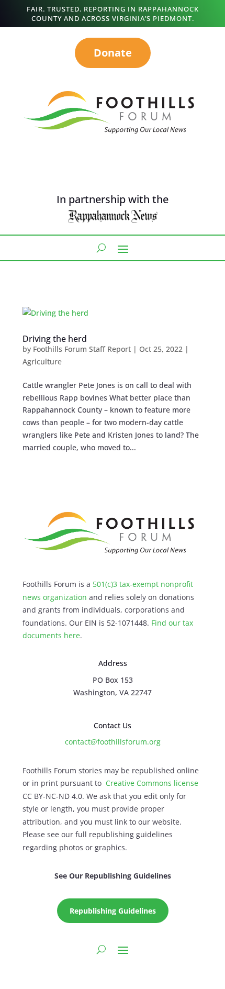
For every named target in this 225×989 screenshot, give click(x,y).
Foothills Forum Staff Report (82, 349)
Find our (167, 623)
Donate (113, 53)
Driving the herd (54, 339)
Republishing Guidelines (113, 911)
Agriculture (42, 361)
